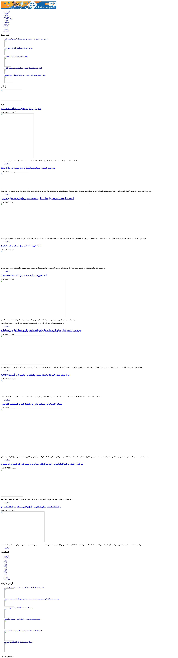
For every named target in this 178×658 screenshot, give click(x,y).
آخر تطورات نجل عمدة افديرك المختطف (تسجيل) (24, 275)
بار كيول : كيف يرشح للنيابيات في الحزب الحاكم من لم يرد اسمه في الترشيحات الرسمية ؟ (42, 464)
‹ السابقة (7, 557)
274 (5, 562)
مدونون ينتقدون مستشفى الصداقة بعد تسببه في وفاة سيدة (28, 168)
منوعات (6, 24)
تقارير (6, 15)
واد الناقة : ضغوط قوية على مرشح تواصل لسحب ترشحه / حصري (31, 506)
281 (5, 574)
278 (5, 569)
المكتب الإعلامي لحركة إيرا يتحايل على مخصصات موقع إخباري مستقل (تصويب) (37, 198)
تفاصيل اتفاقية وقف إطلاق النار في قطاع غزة (18, 48)
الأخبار (6, 13)
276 (5, 566)
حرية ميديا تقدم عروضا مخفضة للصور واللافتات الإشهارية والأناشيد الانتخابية (35, 375)
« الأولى (6, 556)
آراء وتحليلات (8, 18)
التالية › (6, 578)
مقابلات (6, 22)
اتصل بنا (6, 31)
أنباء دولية (7, 17)
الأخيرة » (7, 579)
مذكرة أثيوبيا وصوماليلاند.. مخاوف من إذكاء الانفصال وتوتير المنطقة (24, 75)
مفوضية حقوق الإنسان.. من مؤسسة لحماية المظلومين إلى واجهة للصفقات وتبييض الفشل (31, 599)
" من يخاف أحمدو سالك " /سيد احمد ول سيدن (18, 608)
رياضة (6, 27)
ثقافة (6, 25)
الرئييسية (7, 11)
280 (5, 572)
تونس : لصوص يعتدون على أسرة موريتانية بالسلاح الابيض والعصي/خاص (26, 39)
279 (5, 571)
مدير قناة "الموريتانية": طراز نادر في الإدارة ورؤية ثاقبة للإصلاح (23, 630)
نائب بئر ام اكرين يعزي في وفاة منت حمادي (21, 108)
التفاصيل (7, 164)
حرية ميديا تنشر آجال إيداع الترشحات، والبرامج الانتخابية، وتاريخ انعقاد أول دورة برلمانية (41, 330)
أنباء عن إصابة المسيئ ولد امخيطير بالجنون (20, 245)
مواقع (6, 29)
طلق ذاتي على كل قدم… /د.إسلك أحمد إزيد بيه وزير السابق (22, 619)
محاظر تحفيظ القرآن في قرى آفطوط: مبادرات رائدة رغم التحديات (24, 587)
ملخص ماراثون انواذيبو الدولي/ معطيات (16, 56)
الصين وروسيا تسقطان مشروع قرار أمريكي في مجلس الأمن (23, 68)
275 (5, 564)
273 (5, 561)
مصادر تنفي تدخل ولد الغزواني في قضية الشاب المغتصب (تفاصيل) (31, 404)
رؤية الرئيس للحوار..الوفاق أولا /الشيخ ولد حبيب (18, 642)
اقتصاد (6, 20)
